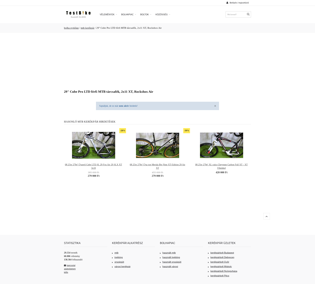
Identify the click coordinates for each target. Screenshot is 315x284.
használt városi (170, 266)
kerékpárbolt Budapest (222, 252)
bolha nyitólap (71, 28)
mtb (116, 252)
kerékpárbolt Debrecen (222, 257)
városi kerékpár (123, 266)
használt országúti (171, 262)
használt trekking (171, 257)
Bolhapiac (127, 14)
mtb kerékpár (87, 28)
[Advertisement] (157, 60)
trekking (119, 257)
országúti (119, 262)
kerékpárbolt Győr (219, 262)
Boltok (144, 14)
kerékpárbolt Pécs (219, 275)
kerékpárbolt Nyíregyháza (223, 271)
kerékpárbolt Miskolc (221, 266)
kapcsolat (71, 265)
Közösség (162, 14)
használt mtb (169, 252)
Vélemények (107, 14)
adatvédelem (70, 269)
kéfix (66, 272)
